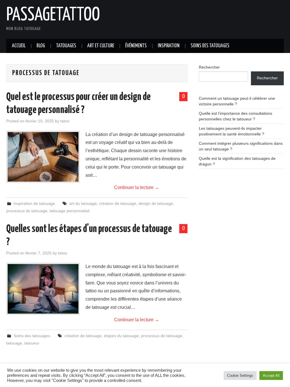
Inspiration (169, 45)
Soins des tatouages (210, 45)
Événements (136, 45)
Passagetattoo (53, 15)
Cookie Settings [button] (240, 375)
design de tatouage (155, 203)
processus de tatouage (26, 211)
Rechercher (209, 67)
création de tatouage (117, 203)
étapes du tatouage (121, 335)
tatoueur (31, 343)
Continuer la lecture (136, 187)
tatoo (64, 121)
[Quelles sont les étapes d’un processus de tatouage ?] (43, 288)
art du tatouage (83, 203)
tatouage (14, 343)
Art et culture (100, 45)
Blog (41, 45)
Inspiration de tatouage (34, 203)
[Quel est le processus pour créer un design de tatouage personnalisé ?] (43, 157)
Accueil (18, 45)
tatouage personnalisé (69, 211)
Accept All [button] (271, 375)
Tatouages (66, 45)
